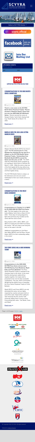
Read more (8, 124)
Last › (21, 311)
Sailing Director (12, 428)
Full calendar (8, 67)
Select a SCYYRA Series (16, 25)
